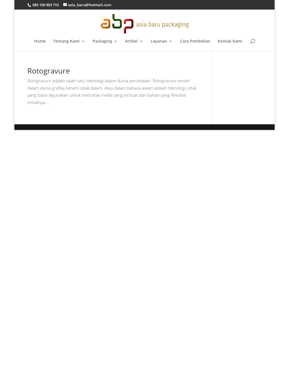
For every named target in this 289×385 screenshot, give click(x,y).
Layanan (159, 41)
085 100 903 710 (45, 4)
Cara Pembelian (195, 41)
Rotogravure (48, 71)
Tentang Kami (66, 41)
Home (40, 41)
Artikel (131, 41)
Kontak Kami (230, 41)
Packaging (102, 41)
